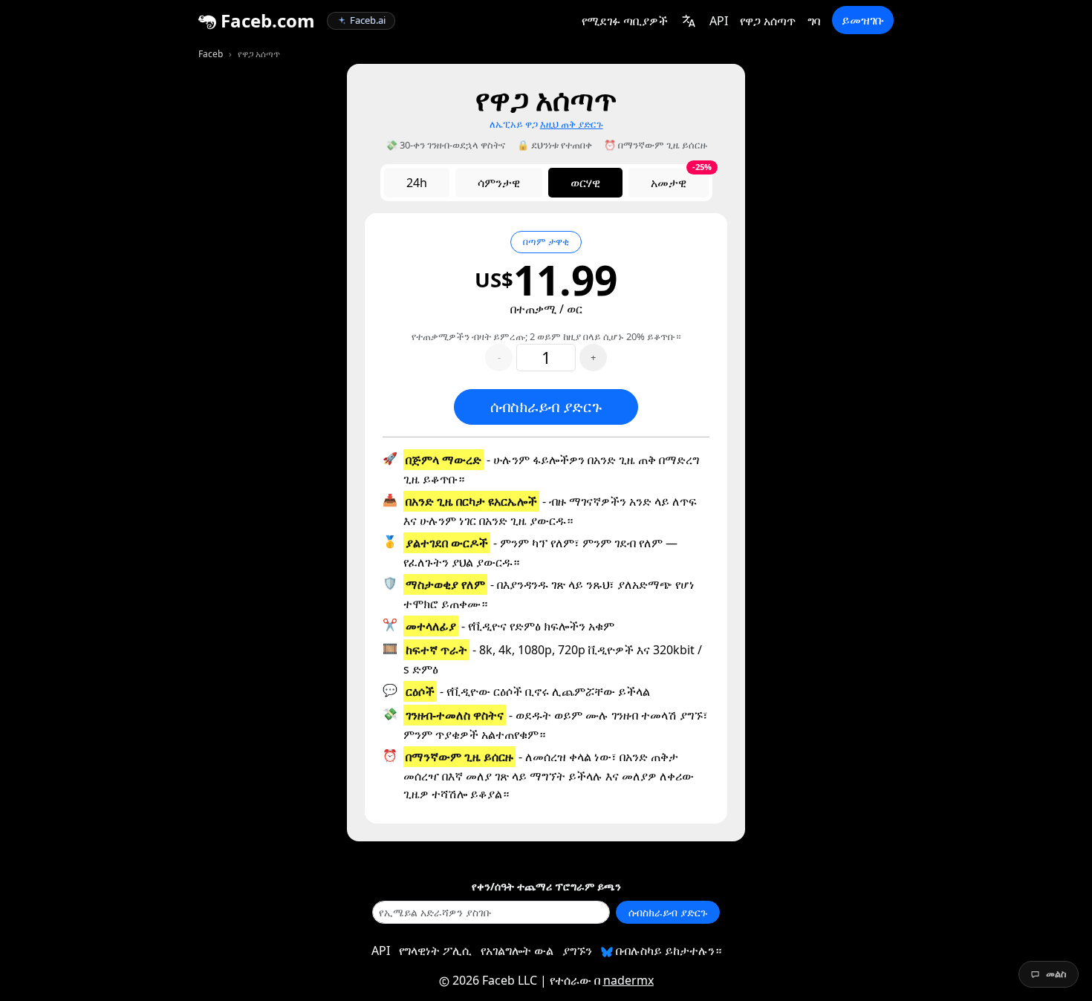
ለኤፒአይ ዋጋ (546, 124)
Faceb (210, 54)
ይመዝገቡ (863, 20)
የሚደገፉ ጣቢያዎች (625, 21)
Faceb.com (265, 20)
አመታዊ (680, 179)
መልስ (1056, 973)
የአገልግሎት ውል (517, 950)
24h (416, 183)
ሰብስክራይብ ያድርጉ (546, 407)
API (718, 21)
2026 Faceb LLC (494, 980)
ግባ (813, 21)
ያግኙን (577, 950)
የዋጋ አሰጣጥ (768, 21)
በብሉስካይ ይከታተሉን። (667, 950)
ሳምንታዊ (499, 183)
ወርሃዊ (585, 183)
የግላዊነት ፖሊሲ (435, 950)
